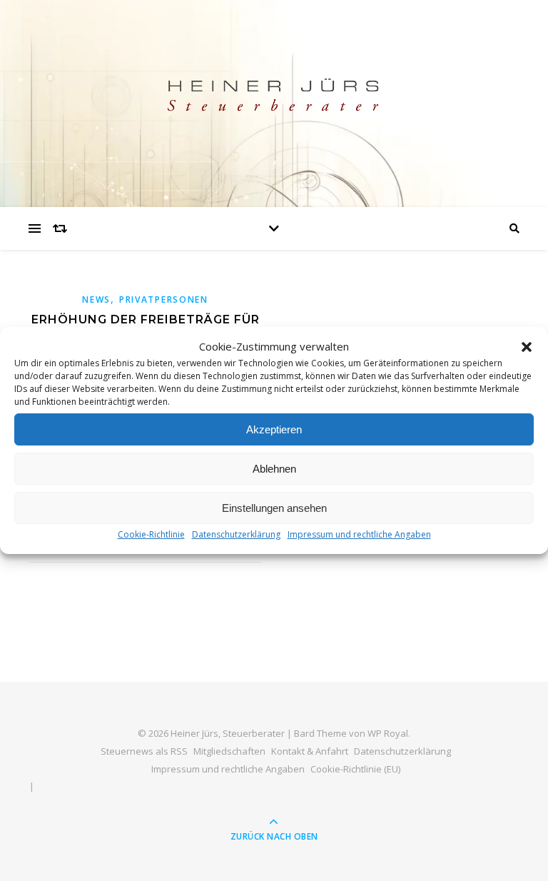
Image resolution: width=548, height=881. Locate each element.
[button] (526, 347)
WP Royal (387, 733)
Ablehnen (274, 469)
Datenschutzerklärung (236, 534)
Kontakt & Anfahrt (309, 751)
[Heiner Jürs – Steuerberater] (274, 100)
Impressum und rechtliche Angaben (359, 534)
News (96, 299)
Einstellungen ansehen (274, 508)
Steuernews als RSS (144, 751)
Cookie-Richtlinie (151, 534)
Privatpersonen (163, 299)
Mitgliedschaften (229, 751)
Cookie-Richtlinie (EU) (355, 768)
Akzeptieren (274, 429)
